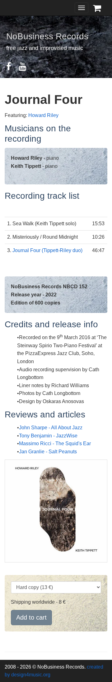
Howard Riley (43, 115)
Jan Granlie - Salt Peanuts (48, 451)
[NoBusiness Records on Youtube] (25, 68)
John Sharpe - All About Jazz (50, 427)
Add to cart (31, 617)
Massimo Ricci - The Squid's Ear (55, 443)
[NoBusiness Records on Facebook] (11, 68)
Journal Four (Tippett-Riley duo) (47, 250)
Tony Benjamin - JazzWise (48, 435)
